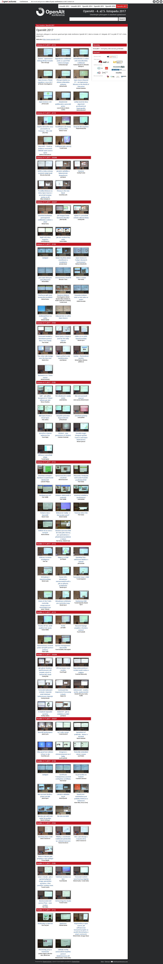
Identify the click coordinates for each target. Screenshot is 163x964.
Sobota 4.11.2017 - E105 (46, 382)
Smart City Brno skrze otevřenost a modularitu (63, 260)
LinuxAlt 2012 (64, 6)
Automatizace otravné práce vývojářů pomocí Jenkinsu (45, 648)
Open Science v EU (45, 102)
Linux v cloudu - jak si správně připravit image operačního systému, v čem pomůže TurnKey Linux (45, 881)
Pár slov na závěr (63, 816)
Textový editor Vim (81, 513)
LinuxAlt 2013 (76, 6)
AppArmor (63, 923)
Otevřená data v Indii (45, 837)
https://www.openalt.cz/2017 (51, 39)
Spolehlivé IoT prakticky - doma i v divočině (81, 734)
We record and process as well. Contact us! (52, 1)
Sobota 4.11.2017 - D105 (46, 244)
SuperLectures (47, 961)
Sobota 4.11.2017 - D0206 (47, 157)
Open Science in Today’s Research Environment (81, 260)
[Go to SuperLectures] (9, 1)
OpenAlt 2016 (110, 6)
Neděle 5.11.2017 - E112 (46, 910)
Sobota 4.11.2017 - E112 (46, 462)
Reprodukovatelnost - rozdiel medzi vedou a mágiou (81, 670)
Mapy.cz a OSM (63, 557)
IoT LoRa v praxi (63, 732)
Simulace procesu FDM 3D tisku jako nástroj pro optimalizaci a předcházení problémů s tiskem (63, 535)
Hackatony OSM (81, 601)
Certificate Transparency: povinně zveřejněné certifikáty (63, 777)
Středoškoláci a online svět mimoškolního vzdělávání (81, 61)
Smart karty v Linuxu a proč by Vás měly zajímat (63, 338)
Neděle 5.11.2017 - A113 (46, 612)
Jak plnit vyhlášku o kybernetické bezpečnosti (63, 173)
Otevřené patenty (81, 416)
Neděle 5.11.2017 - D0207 (47, 719)
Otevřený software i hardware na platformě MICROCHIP (45, 478)
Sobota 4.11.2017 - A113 (46, 113)
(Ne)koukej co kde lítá (45, 923)
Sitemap (107, 961)
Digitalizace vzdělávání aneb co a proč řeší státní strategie (63, 61)
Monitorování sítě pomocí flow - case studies (45, 903)
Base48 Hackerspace (45, 732)
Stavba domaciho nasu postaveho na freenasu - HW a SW (45, 129)
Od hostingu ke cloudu (63, 901)
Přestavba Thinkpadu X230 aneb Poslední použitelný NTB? (81, 478)
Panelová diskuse (63, 295)
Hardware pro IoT (45, 495)
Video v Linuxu (81, 278)
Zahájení (45, 258)
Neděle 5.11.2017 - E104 (46, 823)
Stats (102, 961)
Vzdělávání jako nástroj (63, 146)
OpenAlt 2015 (99, 6)
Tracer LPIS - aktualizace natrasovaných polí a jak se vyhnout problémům (63, 581)
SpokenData (75, 961)
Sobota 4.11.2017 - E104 (46, 323)
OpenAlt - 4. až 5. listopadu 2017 (104, 11)
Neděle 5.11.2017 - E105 (46, 863)
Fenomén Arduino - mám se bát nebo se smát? (81, 297)
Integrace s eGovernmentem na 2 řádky (63, 754)
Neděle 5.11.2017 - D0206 (47, 654)
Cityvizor (81, 171)
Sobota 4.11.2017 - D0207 (47, 202)
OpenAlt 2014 (87, 6)
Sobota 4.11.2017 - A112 (46, 45)
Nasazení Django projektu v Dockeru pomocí (81, 628)
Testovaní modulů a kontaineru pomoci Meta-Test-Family (45, 338)
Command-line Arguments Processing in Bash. (63, 692)
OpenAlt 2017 (122, 6)
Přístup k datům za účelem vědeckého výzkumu (63, 82)
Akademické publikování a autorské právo (63, 104)
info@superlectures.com (120, 961)
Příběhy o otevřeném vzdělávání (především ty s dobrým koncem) (63, 839)
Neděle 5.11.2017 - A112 (46, 544)
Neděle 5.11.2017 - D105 (46, 761)
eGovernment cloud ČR (63, 278)
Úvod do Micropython (81, 127)
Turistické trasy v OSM (81, 577)
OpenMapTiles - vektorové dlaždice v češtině (81, 559)
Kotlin (63, 626)
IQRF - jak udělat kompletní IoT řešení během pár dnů (45, 398)
